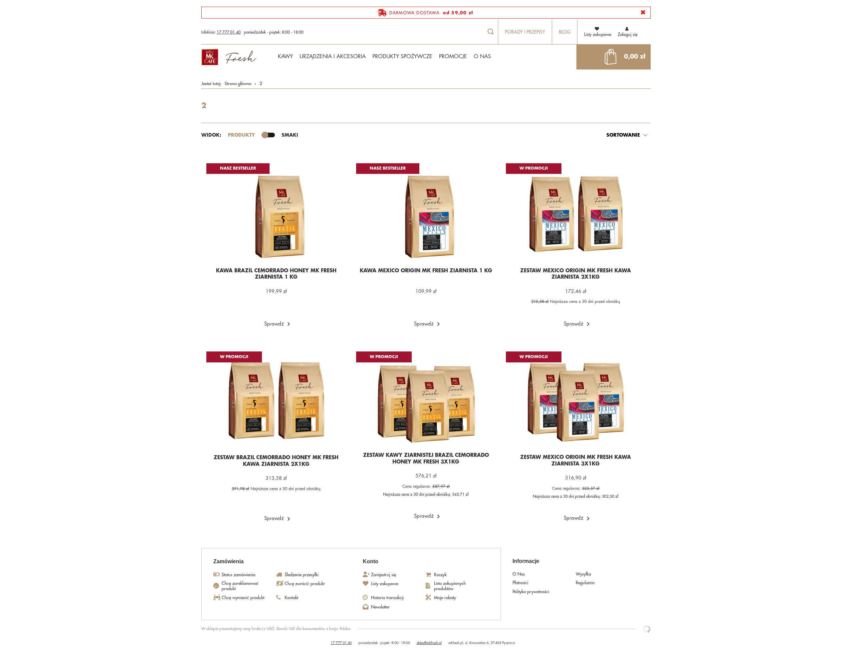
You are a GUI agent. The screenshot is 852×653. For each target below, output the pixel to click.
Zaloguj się (627, 34)
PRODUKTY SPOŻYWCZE (402, 56)
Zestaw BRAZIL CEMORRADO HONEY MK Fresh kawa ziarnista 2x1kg (276, 461)
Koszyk (440, 575)
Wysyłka (583, 574)
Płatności (520, 583)
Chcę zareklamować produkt (240, 586)
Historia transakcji (387, 597)
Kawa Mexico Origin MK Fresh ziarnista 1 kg (426, 270)
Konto (370, 561)
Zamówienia (228, 561)
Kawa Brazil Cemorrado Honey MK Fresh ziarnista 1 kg (276, 274)
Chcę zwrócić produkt (304, 584)
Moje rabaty (445, 597)
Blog (564, 32)
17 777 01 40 (229, 32)
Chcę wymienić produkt (243, 597)
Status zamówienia (238, 575)
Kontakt (291, 597)
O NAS (482, 56)
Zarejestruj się (383, 575)
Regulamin (585, 583)
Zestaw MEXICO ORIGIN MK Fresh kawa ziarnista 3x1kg (575, 460)
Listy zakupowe (384, 584)
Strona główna (238, 83)
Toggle (268, 135)
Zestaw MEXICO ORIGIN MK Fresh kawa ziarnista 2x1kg (575, 274)
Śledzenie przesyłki (302, 575)
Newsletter (380, 607)
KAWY (285, 56)
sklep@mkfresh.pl (429, 643)
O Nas (519, 574)
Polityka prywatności (531, 591)
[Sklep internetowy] (647, 629)
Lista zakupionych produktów (450, 586)
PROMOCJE (453, 56)
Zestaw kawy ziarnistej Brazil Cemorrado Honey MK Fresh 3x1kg (426, 458)
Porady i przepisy (525, 32)
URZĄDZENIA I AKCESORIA (333, 56)
